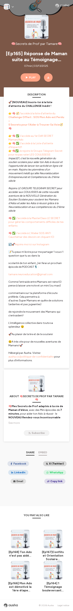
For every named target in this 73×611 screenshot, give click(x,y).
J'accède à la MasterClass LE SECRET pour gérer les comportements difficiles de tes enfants (36, 222)
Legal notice (63, 605)
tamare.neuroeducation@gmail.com (30, 274)
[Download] (48, 77)
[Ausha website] (62, 5)
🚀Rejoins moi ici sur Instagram (30, 244)
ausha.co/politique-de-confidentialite (31, 356)
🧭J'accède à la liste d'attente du (36, 117)
